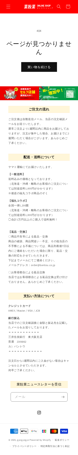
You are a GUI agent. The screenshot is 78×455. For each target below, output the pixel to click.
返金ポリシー (62, 439)
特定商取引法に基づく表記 (55, 446)
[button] (8, 6)
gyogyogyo (23, 439)
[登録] (63, 397)
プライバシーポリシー (24, 446)
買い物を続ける (39, 67)
